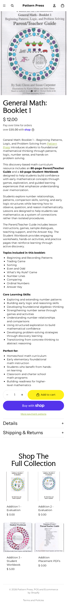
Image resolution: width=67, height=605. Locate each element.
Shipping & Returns (23, 432)
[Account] (54, 5)
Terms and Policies (33, 600)
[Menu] (4, 5)
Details (10, 423)
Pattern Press (25, 589)
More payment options (33, 414)
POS (36, 589)
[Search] (12, 5)
